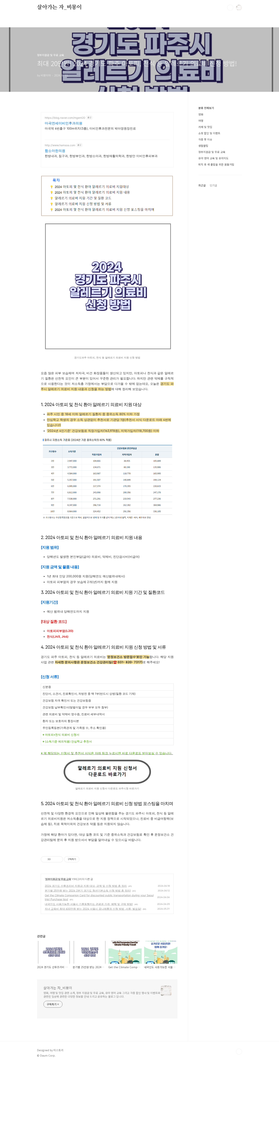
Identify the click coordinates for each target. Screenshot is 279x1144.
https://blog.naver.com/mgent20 (65, 117)
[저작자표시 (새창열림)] (81, 859)
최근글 (202, 185)
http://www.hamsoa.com (60, 145)
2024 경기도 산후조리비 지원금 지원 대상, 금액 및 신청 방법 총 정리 (86, 885)
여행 (200, 121)
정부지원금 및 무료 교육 (58, 879)
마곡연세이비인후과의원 (63, 123)
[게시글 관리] (58, 859)
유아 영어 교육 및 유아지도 (213, 158)
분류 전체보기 (206, 108)
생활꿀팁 (203, 146)
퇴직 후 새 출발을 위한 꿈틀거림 (216, 164)
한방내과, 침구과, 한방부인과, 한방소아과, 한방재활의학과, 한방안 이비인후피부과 (101, 156)
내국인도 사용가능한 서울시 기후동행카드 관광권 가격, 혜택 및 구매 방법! (89, 904)
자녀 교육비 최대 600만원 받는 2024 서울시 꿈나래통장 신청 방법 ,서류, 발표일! (93, 908)
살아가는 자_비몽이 (59, 7)
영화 (200, 114)
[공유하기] (54, 859)
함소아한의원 (55, 151)
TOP (239, 1052)
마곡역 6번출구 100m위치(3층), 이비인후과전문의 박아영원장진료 (90, 128)
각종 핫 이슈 (205, 139)
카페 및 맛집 (205, 127)
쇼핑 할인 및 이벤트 (209, 133)
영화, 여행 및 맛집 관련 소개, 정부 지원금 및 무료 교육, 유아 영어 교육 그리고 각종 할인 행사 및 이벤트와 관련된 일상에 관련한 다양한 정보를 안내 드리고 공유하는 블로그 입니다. (101, 994)
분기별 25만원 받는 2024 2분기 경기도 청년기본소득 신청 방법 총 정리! (88, 890)
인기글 (213, 185)
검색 (230, 7)
